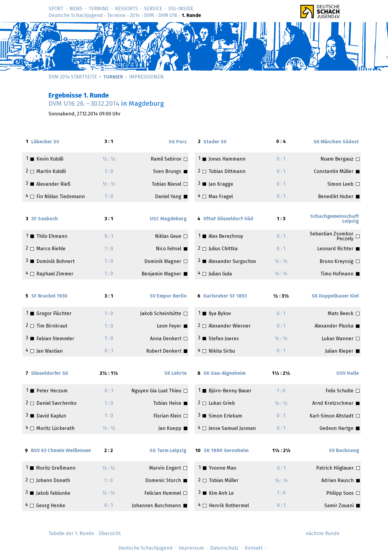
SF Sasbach (44, 218)
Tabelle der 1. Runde (71, 533)
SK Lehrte (175, 373)
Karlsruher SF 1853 (225, 296)
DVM (149, 15)
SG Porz (178, 141)
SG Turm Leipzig (167, 450)
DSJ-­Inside (180, 8)
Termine (99, 8)
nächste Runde (323, 533)
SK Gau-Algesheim (224, 373)
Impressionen (146, 77)
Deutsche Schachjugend (75, 15)
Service (153, 8)
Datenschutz (224, 548)
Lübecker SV (45, 141)
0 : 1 (281, 159)
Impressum (191, 548)
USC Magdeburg (168, 218)
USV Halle (347, 373)
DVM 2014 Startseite (72, 77)
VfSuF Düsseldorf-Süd (228, 218)
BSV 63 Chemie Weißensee (61, 450)
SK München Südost (336, 141)
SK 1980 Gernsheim (226, 450)
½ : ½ (108, 159)
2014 (135, 15)
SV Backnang (344, 450)
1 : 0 (109, 171)
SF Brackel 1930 (49, 296)
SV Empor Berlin (168, 296)
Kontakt (254, 548)
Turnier (113, 77)
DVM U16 (167, 15)
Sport (55, 8)
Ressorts (126, 8)
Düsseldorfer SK (49, 373)
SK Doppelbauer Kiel (335, 296)
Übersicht (110, 533)
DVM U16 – (83, 103)
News (75, 8)
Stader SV (214, 141)
